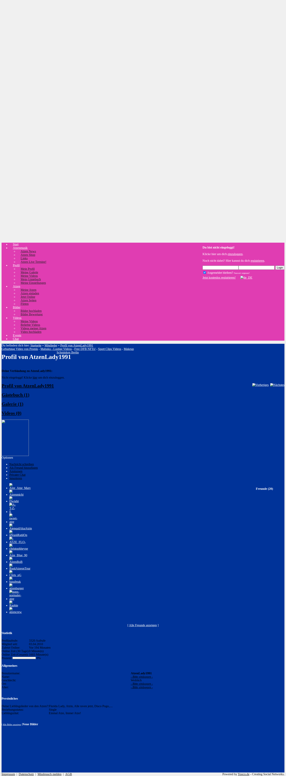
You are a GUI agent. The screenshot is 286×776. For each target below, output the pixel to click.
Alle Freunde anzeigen (143, 625)
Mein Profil (28, 268)
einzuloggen (235, 254)
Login (280, 267)
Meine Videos (29, 275)
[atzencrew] (15, 612)
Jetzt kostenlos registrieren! (219, 277)
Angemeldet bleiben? (219, 272)
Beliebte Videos (30, 324)
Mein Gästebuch (31, 279)
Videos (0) (11, 413)
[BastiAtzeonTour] (19, 568)
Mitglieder (51, 345)
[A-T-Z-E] (12, 511)
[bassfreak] (15, 581)
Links (24, 258)
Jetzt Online (28, 296)
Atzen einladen (30, 293)
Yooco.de (243, 774)
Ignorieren (15, 478)
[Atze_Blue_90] (18, 555)
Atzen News (28, 251)
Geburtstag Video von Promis (20, 349)
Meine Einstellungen (33, 282)
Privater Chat (17, 474)
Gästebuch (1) (15, 394)
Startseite (35, 345)
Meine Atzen (28, 289)
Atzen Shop (28, 254)
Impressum (8, 774)
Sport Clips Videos (109, 349)
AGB (68, 774)
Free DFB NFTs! (85, 349)
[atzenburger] (16, 588)
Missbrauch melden (49, 774)
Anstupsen (15, 471)
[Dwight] (14, 501)
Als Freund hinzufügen (23, 467)
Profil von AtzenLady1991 (76, 345)
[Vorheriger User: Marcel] (260, 385)
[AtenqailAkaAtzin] (20, 528)
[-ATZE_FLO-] (17, 542)
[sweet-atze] (13, 521)
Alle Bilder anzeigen (12, 724)
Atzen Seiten (28, 300)
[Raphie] (13, 605)
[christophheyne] (18, 548)
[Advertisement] (17, 61)
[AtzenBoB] (16, 561)
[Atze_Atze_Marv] (20, 488)
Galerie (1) (12, 404)
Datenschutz (26, 774)
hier (35, 377)
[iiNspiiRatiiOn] (18, 535)
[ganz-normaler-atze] (15, 598)
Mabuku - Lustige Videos (56, 349)
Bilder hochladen (31, 310)
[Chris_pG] (15, 575)
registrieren (257, 260)
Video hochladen (31, 331)
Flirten (25, 303)
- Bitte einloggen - (142, 676)
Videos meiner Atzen (33, 328)
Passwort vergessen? (242, 273)
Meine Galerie (29, 272)
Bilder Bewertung (32, 314)
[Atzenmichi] (16, 494)
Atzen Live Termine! (33, 261)
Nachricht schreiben (21, 464)
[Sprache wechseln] (244, 277)
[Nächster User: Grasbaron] (277, 385)
